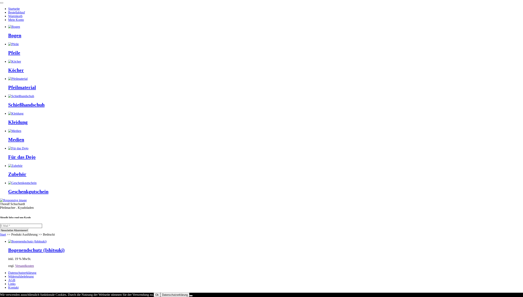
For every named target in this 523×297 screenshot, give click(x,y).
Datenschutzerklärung (22, 272)
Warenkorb (15, 16)
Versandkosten (24, 266)
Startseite (14, 8)
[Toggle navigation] (1, 2)
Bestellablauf (16, 12)
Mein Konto (16, 19)
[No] (191, 295)
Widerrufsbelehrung (21, 276)
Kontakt (13, 287)
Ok (157, 294)
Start (3, 234)
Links (12, 284)
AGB (11, 280)
